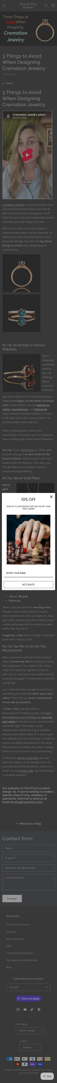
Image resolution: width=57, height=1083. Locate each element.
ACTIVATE (28, 584)
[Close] (51, 497)
